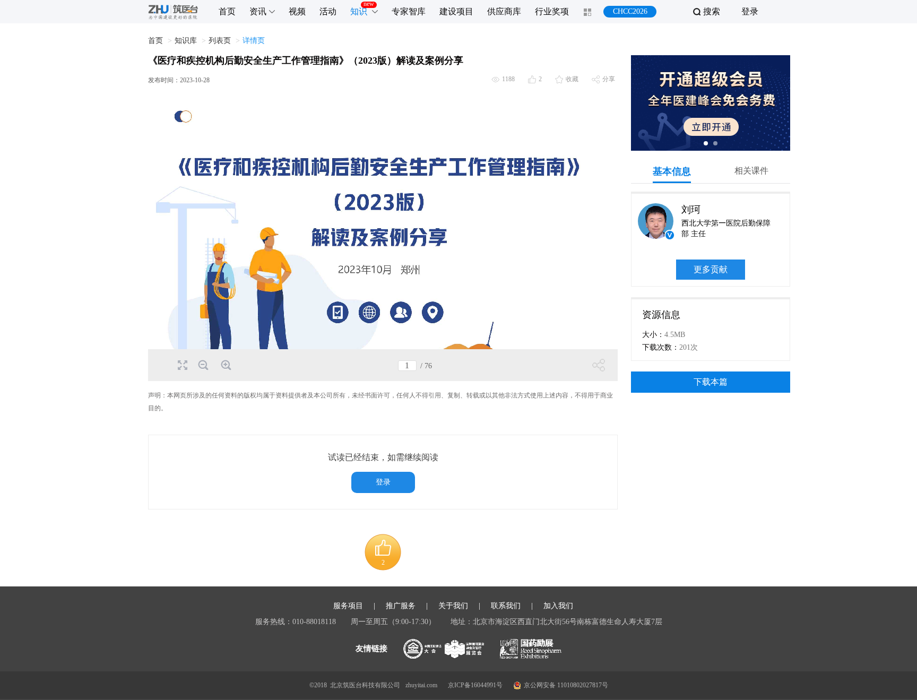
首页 (155, 41)
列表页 (220, 41)
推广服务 (401, 606)
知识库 (186, 41)
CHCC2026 (630, 11)
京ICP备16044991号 (475, 685)
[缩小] (202, 365)
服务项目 (348, 606)
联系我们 (506, 606)
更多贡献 (711, 269)
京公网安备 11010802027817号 (566, 685)
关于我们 (453, 606)
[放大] (225, 365)
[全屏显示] (181, 364)
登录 (749, 11)
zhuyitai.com (421, 685)
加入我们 (558, 606)
